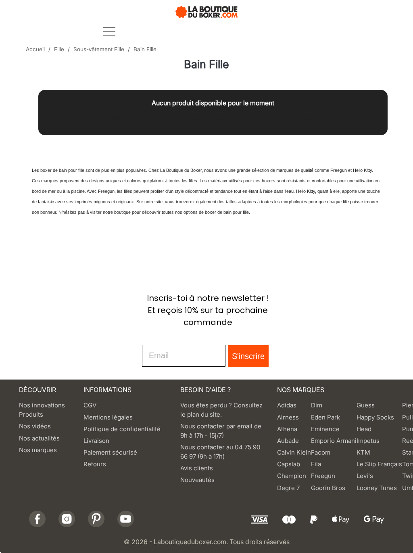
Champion (291, 476)
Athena (287, 429)
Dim (316, 405)
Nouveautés (197, 480)
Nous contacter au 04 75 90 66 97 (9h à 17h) (220, 451)
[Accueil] (206, 11)
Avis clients (196, 468)
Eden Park (325, 417)
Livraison (96, 440)
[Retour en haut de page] (35, 265)
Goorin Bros (328, 488)
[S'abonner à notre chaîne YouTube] (125, 519)
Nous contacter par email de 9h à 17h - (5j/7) (220, 430)
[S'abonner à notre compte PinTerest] (96, 519)
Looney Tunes (377, 488)
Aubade (288, 440)
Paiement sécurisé (110, 452)
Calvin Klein (294, 452)
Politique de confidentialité (122, 429)
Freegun (323, 476)
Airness (288, 417)
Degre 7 (288, 488)
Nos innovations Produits (42, 409)
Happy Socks (375, 417)
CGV (89, 405)
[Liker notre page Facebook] (37, 519)
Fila (316, 464)
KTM (363, 452)
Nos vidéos (35, 426)
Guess (366, 405)
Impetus (368, 440)
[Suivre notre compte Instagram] (66, 519)
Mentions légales (108, 417)
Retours (94, 464)
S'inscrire (248, 356)
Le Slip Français (379, 464)
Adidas (286, 405)
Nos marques (38, 450)
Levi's (365, 476)
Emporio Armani (334, 440)
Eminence (325, 429)
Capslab (288, 464)
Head (364, 429)
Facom (320, 452)
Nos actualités (39, 438)
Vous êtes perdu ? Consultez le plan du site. (221, 409)
